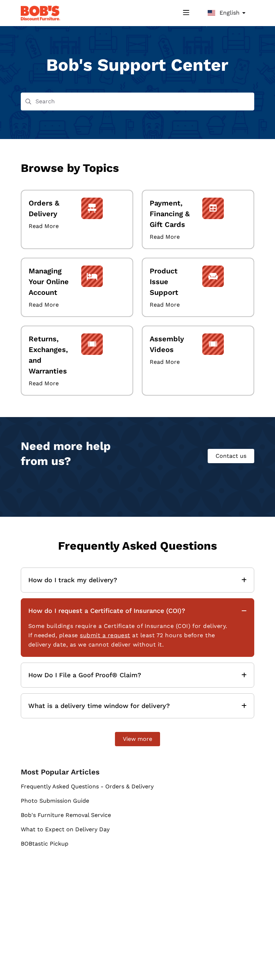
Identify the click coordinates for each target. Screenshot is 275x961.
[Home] (40, 13)
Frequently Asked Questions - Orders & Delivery (87, 786)
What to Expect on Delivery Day (65, 829)
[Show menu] (186, 13)
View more (137, 738)
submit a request (105, 635)
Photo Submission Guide (55, 800)
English (229, 12)
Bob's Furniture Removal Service (66, 815)
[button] (259, 943)
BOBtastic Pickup (44, 843)
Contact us (231, 455)
